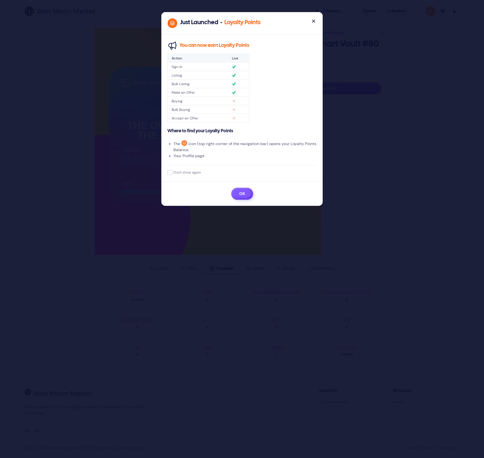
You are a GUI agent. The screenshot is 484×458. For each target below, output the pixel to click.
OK (242, 193)
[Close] (314, 21)
